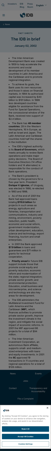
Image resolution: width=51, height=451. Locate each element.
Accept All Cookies (25, 436)
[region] (25, 427)
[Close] (47, 408)
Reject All (25, 429)
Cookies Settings (25, 444)
